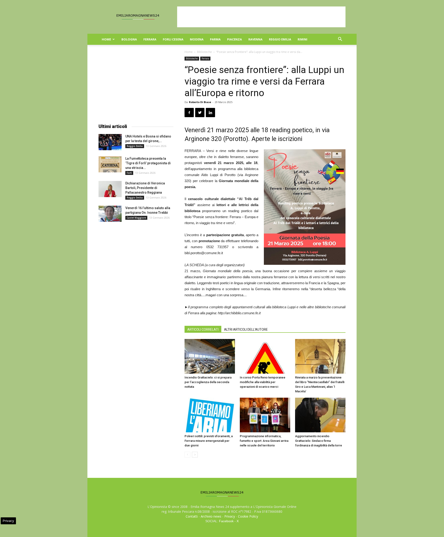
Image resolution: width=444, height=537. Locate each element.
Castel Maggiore (136, 217)
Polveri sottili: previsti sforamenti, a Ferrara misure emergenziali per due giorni (209, 440)
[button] (339, 39)
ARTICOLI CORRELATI (203, 329)
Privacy (229, 516)
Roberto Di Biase (200, 102)
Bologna (129, 39)
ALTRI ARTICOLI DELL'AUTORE (246, 329)
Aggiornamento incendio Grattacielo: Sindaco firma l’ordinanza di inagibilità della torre (318, 440)
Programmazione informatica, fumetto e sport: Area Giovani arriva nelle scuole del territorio (264, 440)
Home (106, 39)
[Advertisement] (261, 16)
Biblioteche (204, 52)
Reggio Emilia (280, 39)
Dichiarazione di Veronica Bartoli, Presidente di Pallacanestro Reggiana (145, 187)
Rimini (302, 39)
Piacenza (234, 39)
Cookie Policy (248, 516)
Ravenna (255, 39)
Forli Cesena (173, 39)
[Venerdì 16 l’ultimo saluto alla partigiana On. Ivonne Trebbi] (110, 214)
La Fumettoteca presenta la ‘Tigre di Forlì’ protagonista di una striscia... (148, 163)
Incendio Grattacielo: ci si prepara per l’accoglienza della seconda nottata (208, 382)
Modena (197, 39)
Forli (129, 172)
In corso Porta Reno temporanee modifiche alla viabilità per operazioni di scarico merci (262, 382)
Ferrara (149, 39)
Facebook (226, 521)
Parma (215, 39)
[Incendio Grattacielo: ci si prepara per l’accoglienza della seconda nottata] (210, 356)
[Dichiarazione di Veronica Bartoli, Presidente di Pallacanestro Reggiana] (110, 189)
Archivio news (211, 516)
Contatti (192, 516)
